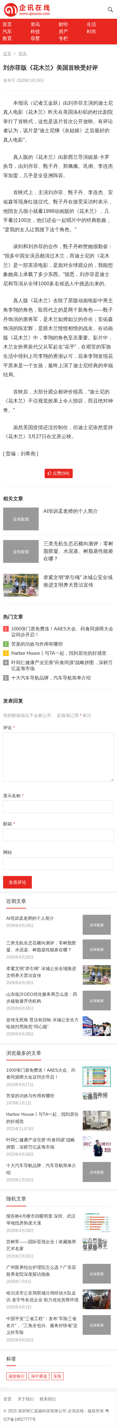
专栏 (63, 38)
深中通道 (39, 1376)
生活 (91, 24)
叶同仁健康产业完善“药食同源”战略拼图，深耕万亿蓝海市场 (62, 665)
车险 (57, 1376)
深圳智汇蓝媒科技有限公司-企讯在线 (51, 1411)
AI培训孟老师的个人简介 (70, 511)
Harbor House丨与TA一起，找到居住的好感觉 (58, 653)
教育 (7, 38)
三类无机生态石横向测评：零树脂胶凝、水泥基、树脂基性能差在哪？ (78, 551)
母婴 (35, 38)
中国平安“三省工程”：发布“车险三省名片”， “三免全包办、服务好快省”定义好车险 (42, 1325)
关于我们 (25, 1399)
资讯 (35, 24)
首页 (7, 24)
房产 (63, 31)
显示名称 (13, 795)
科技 (35, 31)
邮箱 (9, 823)
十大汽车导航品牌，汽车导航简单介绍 (51, 677)
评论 (9, 727)
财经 (63, 24)
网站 (7, 852)
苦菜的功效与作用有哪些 (37, 644)
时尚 (91, 31)
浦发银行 (16, 1376)
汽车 (7, 31)
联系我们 (48, 1399)
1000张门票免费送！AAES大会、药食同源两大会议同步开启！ (62, 632)
